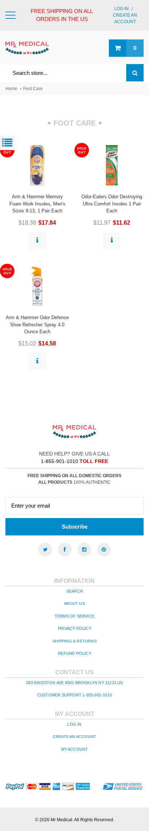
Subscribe (75, 526)
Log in (121, 8)
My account (74, 749)
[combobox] (74, 72)
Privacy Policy (74, 628)
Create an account (74, 736)
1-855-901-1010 (59, 461)
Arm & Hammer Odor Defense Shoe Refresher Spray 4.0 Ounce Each (37, 324)
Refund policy (74, 653)
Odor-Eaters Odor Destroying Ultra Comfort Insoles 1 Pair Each (111, 203)
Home (11, 88)
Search (74, 591)
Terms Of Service (74, 616)
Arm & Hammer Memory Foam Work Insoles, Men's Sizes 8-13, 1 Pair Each (37, 203)
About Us (74, 603)
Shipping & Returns (74, 641)
